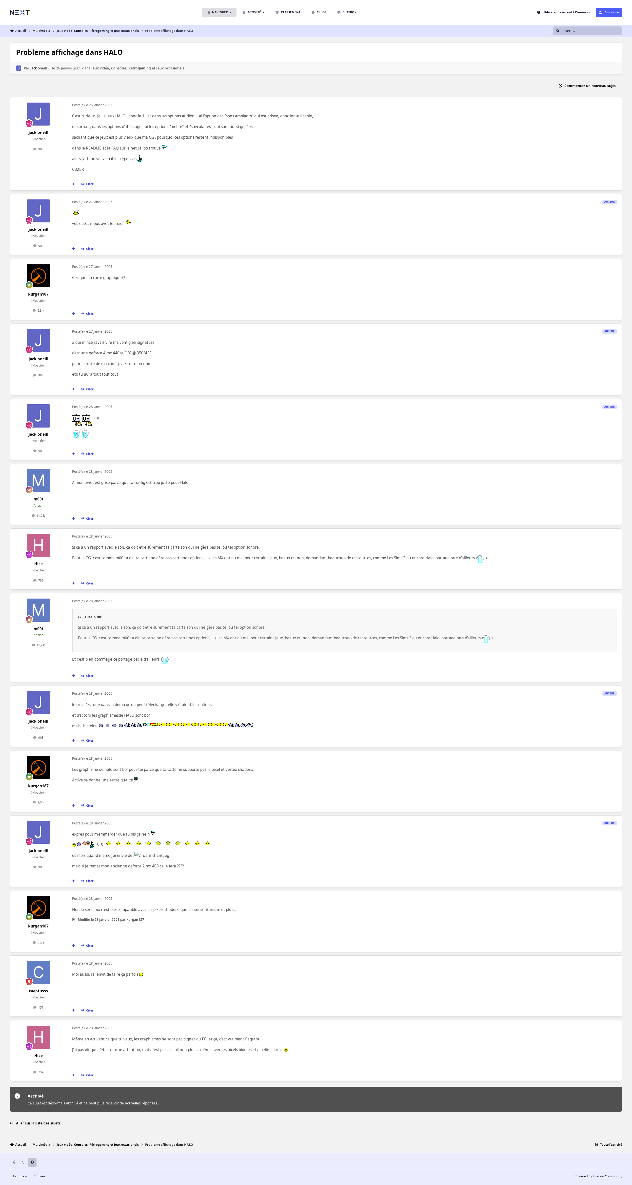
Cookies (39, 1176)
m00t (38, 499)
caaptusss (38, 990)
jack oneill (38, 68)
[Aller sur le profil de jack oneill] (18, 68)
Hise (38, 563)
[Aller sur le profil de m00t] (38, 480)
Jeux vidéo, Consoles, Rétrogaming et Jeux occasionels (137, 68)
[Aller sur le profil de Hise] (38, 545)
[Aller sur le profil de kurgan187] (38, 275)
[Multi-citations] (73, 184)
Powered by (598, 1176)
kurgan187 (38, 294)
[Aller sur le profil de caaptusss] (38, 972)
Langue (19, 1176)
